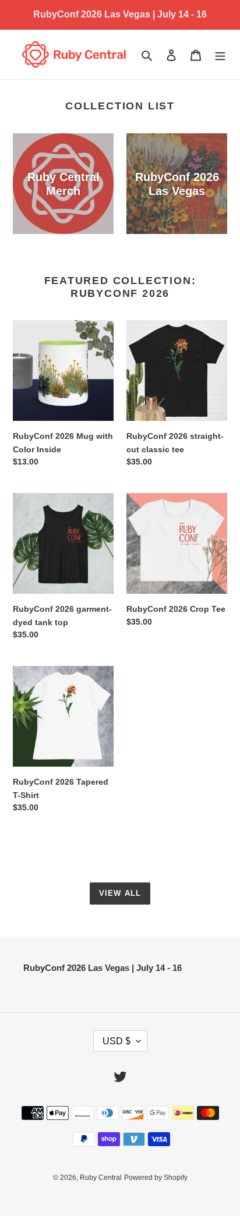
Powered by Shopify (156, 1178)
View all (119, 893)
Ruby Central (101, 1178)
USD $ (116, 1041)
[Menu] (220, 54)
